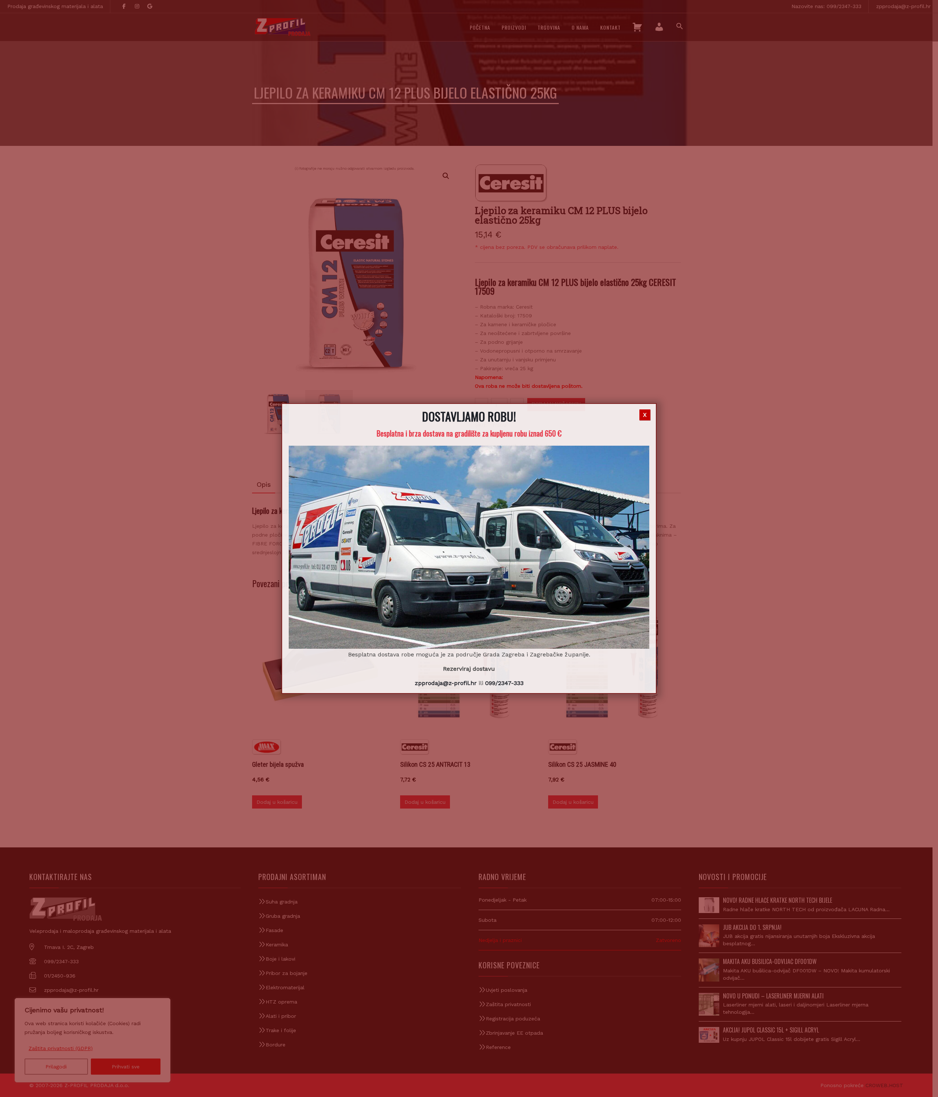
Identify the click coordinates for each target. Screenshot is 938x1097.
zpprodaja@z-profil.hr (446, 683)
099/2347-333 (504, 683)
